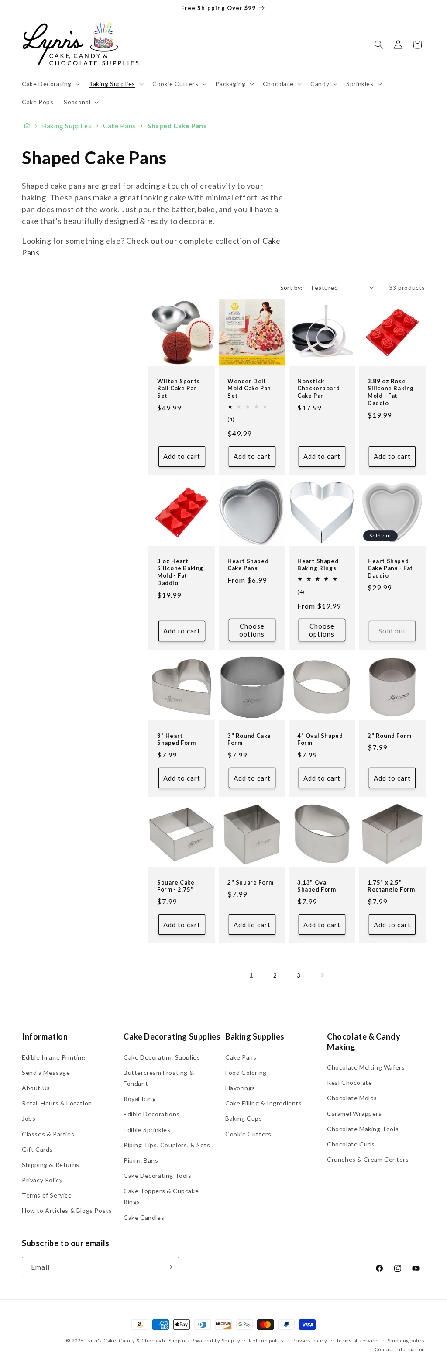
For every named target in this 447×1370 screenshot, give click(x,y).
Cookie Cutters (248, 1134)
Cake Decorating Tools (158, 1175)
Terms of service (357, 1340)
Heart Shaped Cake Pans (247, 564)
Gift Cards (37, 1149)
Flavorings (240, 1087)
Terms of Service (47, 1195)
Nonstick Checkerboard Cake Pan (318, 388)
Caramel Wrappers (354, 1113)
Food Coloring (246, 1072)
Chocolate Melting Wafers (366, 1067)
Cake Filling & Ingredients (263, 1103)
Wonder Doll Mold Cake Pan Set (249, 388)
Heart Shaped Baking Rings (317, 564)
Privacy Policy (42, 1180)
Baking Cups (243, 1118)
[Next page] (322, 974)
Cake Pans (240, 1057)
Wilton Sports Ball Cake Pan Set (178, 388)
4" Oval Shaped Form (320, 739)
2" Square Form (250, 881)
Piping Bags (141, 1160)
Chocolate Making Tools (363, 1128)
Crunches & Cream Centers (368, 1159)
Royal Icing (140, 1098)
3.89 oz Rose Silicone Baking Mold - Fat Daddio (391, 391)
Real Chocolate (349, 1082)
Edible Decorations (152, 1114)
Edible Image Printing (54, 1057)
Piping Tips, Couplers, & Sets (167, 1145)
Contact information (400, 1349)
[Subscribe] (169, 1267)
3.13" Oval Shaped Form (316, 885)
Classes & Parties (48, 1134)
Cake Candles (144, 1217)
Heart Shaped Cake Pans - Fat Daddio (390, 568)
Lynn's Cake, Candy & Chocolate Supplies (138, 1340)
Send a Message (46, 1072)
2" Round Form (390, 735)
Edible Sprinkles (147, 1129)
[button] (50, 84)
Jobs (28, 1118)
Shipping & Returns (50, 1164)
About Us (36, 1087)
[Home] (27, 125)
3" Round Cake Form (249, 739)
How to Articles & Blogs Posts (67, 1210)
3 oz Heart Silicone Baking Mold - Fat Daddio (180, 571)
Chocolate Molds (352, 1098)
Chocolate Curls (351, 1144)
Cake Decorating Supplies (162, 1057)
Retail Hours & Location (57, 1103)
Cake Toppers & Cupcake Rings (161, 1196)
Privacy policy (309, 1340)
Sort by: (291, 287)
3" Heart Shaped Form (176, 739)
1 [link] (251, 975)
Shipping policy (407, 1340)
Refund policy (266, 1340)
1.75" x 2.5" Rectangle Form (391, 885)
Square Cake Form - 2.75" (176, 885)
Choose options (252, 630)
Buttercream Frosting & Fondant (159, 1078)
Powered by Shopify (216, 1340)
